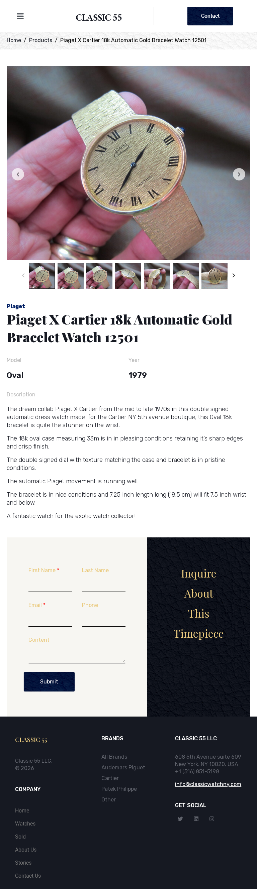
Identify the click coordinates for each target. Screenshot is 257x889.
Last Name (95, 570)
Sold (20, 837)
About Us (25, 850)
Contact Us (28, 876)
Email (37, 605)
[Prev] (23, 276)
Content (39, 640)
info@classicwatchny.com (208, 784)
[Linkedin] (196, 818)
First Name (43, 570)
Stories (23, 863)
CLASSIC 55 (99, 19)
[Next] (234, 276)
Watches (25, 823)
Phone (90, 605)
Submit (49, 681)
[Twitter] (180, 818)
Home (22, 810)
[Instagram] (211, 818)
